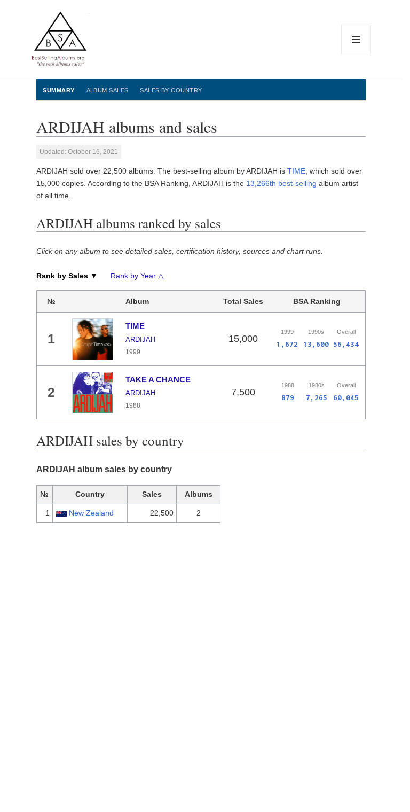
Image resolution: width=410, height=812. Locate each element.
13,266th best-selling (281, 183)
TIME (296, 171)
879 (287, 397)
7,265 (316, 397)
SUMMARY (58, 90)
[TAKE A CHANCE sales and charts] (93, 393)
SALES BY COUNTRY (171, 90)
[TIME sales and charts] (93, 339)
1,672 (287, 344)
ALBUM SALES (107, 90)
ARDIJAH (140, 339)
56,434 (346, 344)
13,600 (316, 344)
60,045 (346, 397)
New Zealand (91, 513)
